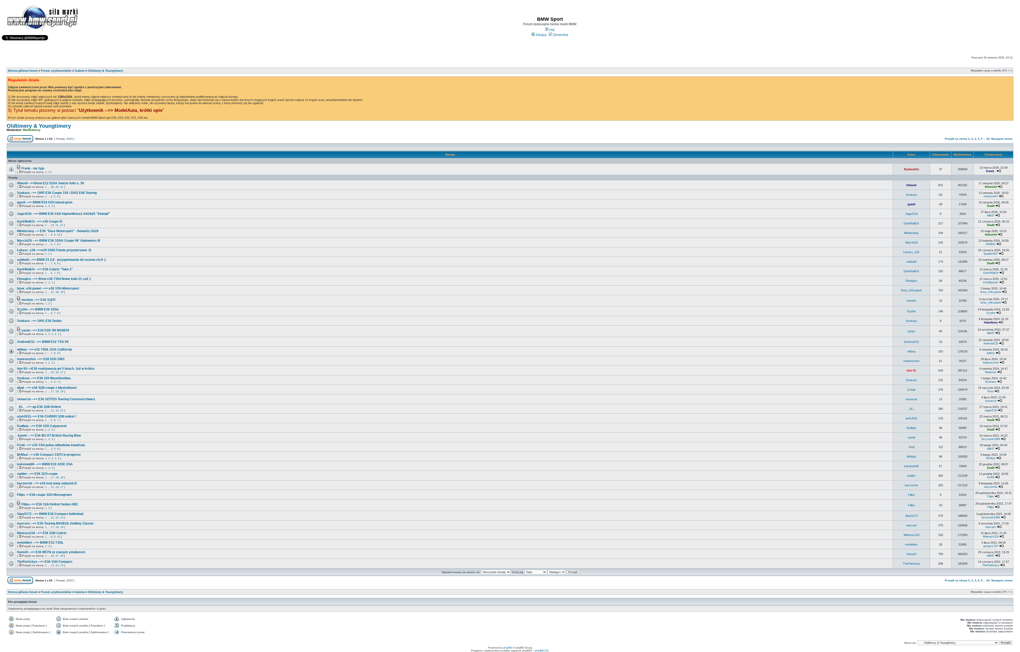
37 (52, 292)
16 (57, 486)
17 (52, 391)
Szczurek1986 (990, 439)
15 (61, 410)
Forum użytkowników (56, 70)
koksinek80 (911, 466)
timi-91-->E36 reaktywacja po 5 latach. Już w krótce (56, 368)
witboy (911, 351)
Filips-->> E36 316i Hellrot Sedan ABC (50, 504)
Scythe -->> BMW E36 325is (38, 309)
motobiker (911, 544)
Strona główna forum (23, 70)
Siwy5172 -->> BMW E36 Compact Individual (50, 514)
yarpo (911, 331)
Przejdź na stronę (956, 138)
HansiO (911, 554)
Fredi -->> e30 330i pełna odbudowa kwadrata (51, 445)
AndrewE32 (911, 341)
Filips (911, 494)
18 (57, 391)
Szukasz (911, 194)
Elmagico (911, 280)
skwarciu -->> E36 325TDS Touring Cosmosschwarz (56, 399)
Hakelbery (991, 322)
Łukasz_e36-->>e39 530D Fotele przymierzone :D (54, 250)
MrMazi (911, 456)
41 (61, 186)
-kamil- (911, 437)
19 (61, 391)
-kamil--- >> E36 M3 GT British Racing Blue (49, 435)
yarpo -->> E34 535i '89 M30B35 (45, 330)
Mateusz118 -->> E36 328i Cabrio (41, 533)
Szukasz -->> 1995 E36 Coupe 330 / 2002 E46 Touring (57, 193)
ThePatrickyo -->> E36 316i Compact (44, 562)
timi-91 (911, 370)
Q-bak (911, 389)
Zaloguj (540, 35)
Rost (991, 391)
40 (57, 186)
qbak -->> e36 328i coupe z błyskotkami (46, 388)
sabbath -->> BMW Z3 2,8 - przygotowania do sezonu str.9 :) (61, 260)
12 (61, 225)
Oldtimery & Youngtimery (105, 70)
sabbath (911, 261)
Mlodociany (911, 233)
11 (57, 225)
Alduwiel (991, 186)
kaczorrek (911, 485)
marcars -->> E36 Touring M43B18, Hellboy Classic (55, 523)
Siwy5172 (911, 515)
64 (988, 138)
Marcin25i (911, 242)
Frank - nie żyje (33, 168)
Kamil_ (991, 171)
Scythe (911, 311)
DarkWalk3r (911, 223)
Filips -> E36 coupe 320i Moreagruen (44, 495)
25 (52, 372)
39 (52, 186)
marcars (911, 525)
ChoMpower (990, 282)
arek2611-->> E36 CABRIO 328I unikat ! (46, 416)
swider (911, 475)
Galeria (79, 70)
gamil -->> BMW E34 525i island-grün (44, 202)
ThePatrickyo (911, 563)
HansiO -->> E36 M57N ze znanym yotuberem (51, 552)
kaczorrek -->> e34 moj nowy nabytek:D (47, 483)
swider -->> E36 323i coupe (37, 474)
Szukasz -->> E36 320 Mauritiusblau (44, 378)
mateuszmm (911, 361)
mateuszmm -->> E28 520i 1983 (41, 359)
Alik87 (990, 215)
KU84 (990, 477)
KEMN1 (991, 244)
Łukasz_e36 (911, 252)
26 (57, 372)
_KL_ (911, 408)
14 (57, 410)
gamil (911, 204)
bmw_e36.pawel (911, 290)
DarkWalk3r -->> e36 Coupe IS (39, 221)
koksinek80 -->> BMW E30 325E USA (45, 464)
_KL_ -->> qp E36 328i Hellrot (39, 407)
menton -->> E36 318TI (38, 300)
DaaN (990, 205)
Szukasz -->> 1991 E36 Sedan (39, 321)
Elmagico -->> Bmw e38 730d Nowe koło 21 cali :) (54, 279)
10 (52, 225)
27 (61, 372)
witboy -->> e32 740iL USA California (44, 349)
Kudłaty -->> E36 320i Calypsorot (42, 426)
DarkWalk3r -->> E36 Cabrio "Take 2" (45, 269)
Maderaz (990, 372)
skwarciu (911, 399)
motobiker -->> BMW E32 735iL (40, 542)
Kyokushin (911, 169)
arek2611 (911, 418)
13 (52, 410)
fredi (911, 447)
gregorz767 (990, 546)
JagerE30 (911, 213)
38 (57, 292)
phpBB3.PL (542, 650)
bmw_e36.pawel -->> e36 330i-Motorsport (48, 288)
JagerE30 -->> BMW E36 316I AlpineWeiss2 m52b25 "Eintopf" (63, 214)
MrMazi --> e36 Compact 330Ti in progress (49, 455)
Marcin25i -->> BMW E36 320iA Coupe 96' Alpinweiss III (58, 240)
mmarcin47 (991, 196)
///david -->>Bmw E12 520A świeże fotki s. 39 (50, 183)
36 (52, 555)
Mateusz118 (911, 534)
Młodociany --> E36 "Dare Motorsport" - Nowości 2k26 (58, 231)
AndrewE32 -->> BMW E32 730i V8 (43, 342)
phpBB (507, 647)
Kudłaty (911, 427)
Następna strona (1002, 138)
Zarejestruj (560, 35)
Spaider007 (990, 253)
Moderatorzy (31, 129)
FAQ (551, 29)
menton (911, 300)
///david (911, 185)
